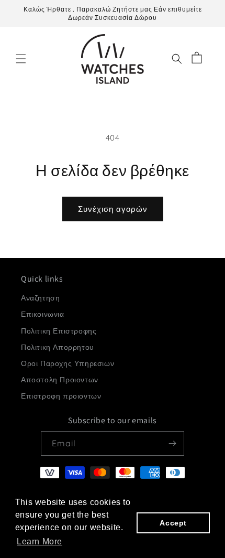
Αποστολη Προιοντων (59, 379)
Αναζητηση (40, 298)
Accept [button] (173, 523)
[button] (20, 58)
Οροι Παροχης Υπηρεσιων (67, 363)
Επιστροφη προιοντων (61, 396)
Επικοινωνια (42, 314)
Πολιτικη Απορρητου (57, 347)
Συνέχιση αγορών (113, 209)
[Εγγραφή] (172, 443)
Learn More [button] (39, 541)
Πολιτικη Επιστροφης (58, 331)
